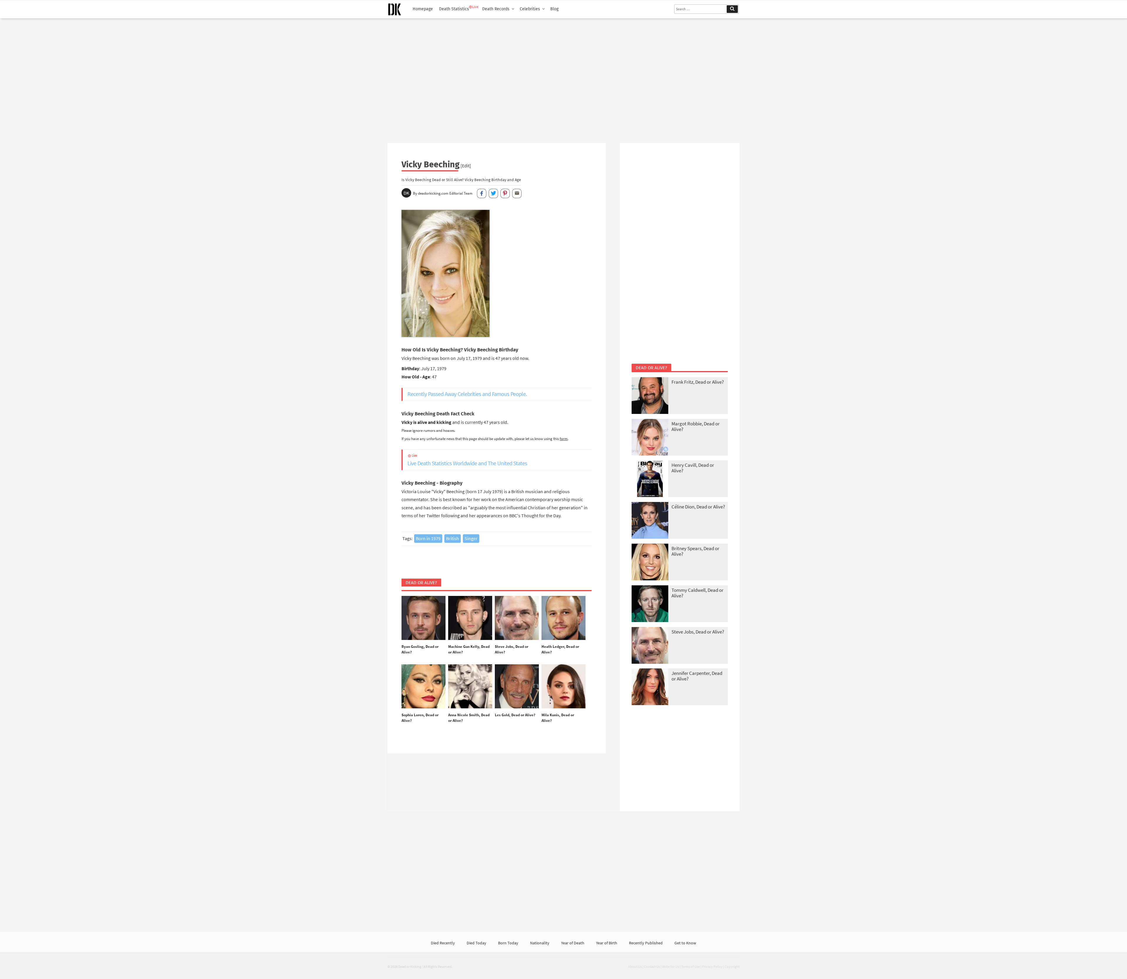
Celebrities (530, 8)
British (452, 538)
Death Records (495, 8)
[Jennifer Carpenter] (650, 687)
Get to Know (685, 943)
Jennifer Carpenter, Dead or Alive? (697, 676)
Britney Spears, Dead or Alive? (695, 551)
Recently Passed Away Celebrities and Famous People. (467, 394)
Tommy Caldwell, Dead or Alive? (697, 593)
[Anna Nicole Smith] (470, 686)
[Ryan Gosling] (423, 618)
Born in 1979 (428, 538)
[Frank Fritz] (650, 396)
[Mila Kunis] (563, 686)
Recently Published (646, 943)
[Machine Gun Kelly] (470, 618)
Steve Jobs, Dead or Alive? (698, 631)
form (564, 438)
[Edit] (465, 165)
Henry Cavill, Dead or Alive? (693, 468)
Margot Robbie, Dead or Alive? (696, 426)
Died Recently (443, 943)
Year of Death (572, 943)
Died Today (476, 943)
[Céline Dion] (650, 521)
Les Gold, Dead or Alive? (515, 714)
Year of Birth (606, 943)
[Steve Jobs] (517, 618)
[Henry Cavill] (650, 479)
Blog (554, 8)
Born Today (508, 943)
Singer (471, 538)
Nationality (539, 943)
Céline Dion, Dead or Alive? (698, 506)
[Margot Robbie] (650, 438)
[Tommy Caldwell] (650, 604)
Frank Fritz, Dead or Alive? (698, 382)
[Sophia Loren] (423, 686)
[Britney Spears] (650, 563)
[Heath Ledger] (563, 618)
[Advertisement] (563, 78)
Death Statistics (454, 8)
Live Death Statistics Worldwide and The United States (467, 460)
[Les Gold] (517, 686)
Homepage (423, 8)
